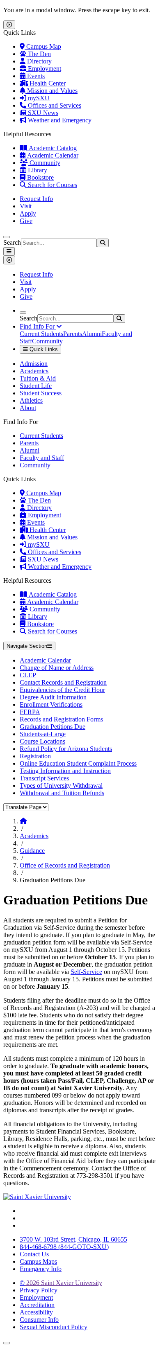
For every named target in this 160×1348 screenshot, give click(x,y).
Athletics (31, 400)
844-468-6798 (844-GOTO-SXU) (64, 1246)
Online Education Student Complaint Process (78, 763)
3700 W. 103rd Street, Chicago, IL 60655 (73, 1239)
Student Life (36, 385)
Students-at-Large (43, 733)
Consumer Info (39, 1319)
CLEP (28, 675)
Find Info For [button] (38, 326)
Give (26, 220)
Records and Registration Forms (61, 719)
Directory (38, 61)
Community (44, 162)
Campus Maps (38, 1261)
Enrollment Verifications (51, 704)
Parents (72, 333)
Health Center (47, 83)
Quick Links (43, 349)
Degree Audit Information (53, 697)
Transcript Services (44, 778)
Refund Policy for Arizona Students (66, 748)
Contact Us (34, 1254)
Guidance (32, 850)
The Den (38, 53)
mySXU (38, 98)
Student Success (41, 393)
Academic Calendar (51, 155)
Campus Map (43, 46)
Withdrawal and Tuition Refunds (62, 792)
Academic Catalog (52, 147)
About (28, 407)
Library (36, 170)
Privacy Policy (38, 1290)
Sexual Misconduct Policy (53, 1326)
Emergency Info (41, 1268)
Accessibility (36, 1312)
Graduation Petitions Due (52, 726)
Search (12, 242)
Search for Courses (51, 184)
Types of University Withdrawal (61, 785)
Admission (34, 363)
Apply (28, 213)
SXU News (42, 112)
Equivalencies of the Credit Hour (62, 689)
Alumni (92, 333)
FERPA (30, 711)
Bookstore (39, 177)
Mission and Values (51, 90)
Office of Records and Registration (65, 865)
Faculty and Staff (42, 457)
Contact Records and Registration (63, 682)
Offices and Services (53, 105)
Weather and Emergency (58, 120)
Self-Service (86, 971)
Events (35, 75)
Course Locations (42, 741)
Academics (34, 370)
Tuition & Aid (38, 378)
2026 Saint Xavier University (61, 1282)
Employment (43, 68)
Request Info (36, 198)
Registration (35, 756)
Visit (26, 206)
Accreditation (37, 1304)
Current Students (41, 333)
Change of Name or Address (57, 667)
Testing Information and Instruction (65, 770)
